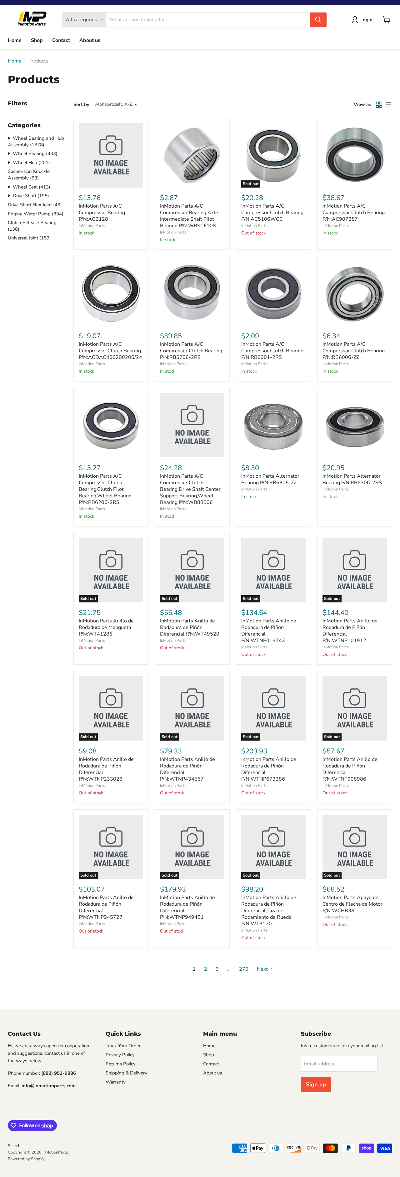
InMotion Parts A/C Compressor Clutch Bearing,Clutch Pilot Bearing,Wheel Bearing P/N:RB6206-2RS (105, 489)
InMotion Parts (92, 226)
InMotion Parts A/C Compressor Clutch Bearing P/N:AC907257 (353, 213)
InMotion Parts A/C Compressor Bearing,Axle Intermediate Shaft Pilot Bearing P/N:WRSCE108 (189, 216)
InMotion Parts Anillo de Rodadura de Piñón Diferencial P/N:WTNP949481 (187, 907)
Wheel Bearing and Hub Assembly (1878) (36, 141)
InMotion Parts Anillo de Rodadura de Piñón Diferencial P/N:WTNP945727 (106, 907)
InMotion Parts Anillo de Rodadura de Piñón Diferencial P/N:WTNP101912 (350, 630)
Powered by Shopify (26, 1159)
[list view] (387, 104)
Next (263, 969)
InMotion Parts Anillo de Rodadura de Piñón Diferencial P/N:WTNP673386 (268, 769)
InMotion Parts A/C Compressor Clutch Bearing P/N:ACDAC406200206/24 (110, 351)
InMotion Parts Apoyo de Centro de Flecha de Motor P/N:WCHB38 (352, 904)
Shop (37, 40)
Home (15, 40)
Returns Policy (121, 1064)
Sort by (81, 104)
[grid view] (379, 104)
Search (14, 1146)
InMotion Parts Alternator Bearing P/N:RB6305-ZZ (270, 479)
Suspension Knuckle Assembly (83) (29, 174)
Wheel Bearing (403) (35, 153)
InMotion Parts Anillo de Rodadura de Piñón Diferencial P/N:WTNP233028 (106, 769)
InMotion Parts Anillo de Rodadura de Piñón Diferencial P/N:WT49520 (189, 627)
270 (243, 969)
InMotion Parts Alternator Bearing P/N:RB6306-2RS (352, 479)
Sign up (316, 1084)
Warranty (116, 1082)
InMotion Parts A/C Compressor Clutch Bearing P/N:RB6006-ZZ (353, 351)
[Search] (318, 20)
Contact (61, 40)
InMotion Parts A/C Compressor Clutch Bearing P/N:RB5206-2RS (191, 351)
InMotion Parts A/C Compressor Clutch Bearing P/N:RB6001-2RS (272, 351)
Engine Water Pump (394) (35, 214)
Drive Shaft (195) (31, 196)
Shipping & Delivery (126, 1073)
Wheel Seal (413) (31, 187)
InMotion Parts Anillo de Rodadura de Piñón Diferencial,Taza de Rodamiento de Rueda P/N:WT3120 (268, 910)
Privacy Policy (120, 1055)
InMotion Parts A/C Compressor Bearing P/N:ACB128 (102, 213)
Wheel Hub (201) (31, 162)
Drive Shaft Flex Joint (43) (35, 205)
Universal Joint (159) (29, 238)
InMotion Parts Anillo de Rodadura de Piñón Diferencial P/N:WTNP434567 (187, 769)
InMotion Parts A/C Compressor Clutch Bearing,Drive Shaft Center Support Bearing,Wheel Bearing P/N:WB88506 (190, 489)
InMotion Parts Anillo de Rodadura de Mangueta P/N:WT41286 (106, 627)
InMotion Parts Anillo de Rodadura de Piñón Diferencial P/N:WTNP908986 (350, 769)
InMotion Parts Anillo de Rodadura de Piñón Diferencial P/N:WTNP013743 (268, 630)
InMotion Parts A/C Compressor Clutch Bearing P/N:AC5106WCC (272, 213)
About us (89, 40)
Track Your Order (123, 1046)
